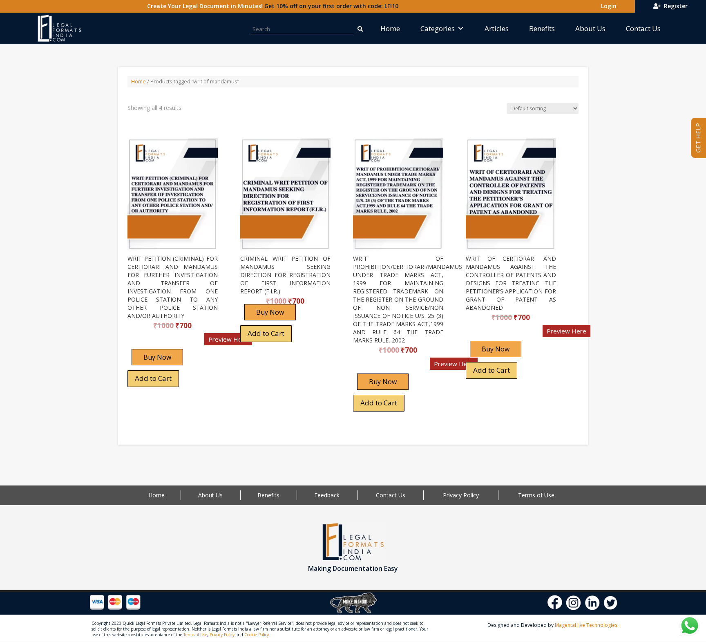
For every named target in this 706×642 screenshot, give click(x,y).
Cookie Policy (256, 635)
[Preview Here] (151, 342)
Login (607, 6)
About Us (590, 28)
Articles (497, 28)
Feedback (327, 495)
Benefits (542, 28)
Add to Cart (153, 378)
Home (390, 28)
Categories (437, 28)
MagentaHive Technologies (586, 625)
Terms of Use (536, 495)
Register (674, 6)
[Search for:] (360, 28)
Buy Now (157, 357)
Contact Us (643, 28)
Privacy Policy (461, 495)
